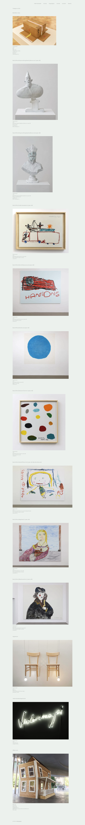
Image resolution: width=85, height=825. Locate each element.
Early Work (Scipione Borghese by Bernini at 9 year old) (26, 133)
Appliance (15, 636)
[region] (42, 822)
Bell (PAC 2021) (16, 13)
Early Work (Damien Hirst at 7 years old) (23, 390)
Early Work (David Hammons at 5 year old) (23, 265)
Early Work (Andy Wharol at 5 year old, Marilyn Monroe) (27, 462)
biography (51, 3)
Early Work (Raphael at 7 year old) (21, 519)
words (58, 3)
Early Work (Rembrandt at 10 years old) (22, 579)
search (69, 3)
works (45, 3)
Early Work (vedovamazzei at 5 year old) (23, 205)
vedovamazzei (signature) (19, 698)
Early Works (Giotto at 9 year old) (21, 327)
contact (64, 3)
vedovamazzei (37, 3)
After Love (15, 750)
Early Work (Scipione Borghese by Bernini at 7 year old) (26, 60)
